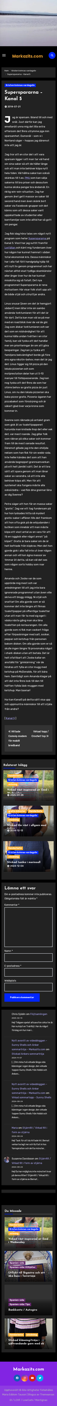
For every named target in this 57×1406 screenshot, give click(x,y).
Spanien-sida (17, 1263)
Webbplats (10, 980)
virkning (12, 784)
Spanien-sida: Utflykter (23, 1267)
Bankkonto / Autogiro (22, 1310)
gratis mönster (16, 811)
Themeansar (47, 1394)
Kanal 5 (10, 718)
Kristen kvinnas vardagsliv (20, 85)
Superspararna (37, 238)
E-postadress (12, 965)
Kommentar (11, 904)
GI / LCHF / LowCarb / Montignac (28, 1400)
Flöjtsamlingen (38, 1014)
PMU (28, 177)
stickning (13, 819)
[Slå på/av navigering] (4, 55)
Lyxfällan (10, 247)
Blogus (32, 1394)
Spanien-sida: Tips (20, 1304)
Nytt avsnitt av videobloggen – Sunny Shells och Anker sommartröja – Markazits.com (29, 1045)
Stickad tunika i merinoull (23, 862)
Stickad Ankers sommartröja (28, 1053)
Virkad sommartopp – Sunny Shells (31, 1097)
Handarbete (15, 775)
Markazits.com (27, 56)
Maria (15, 1127)
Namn (8, 950)
